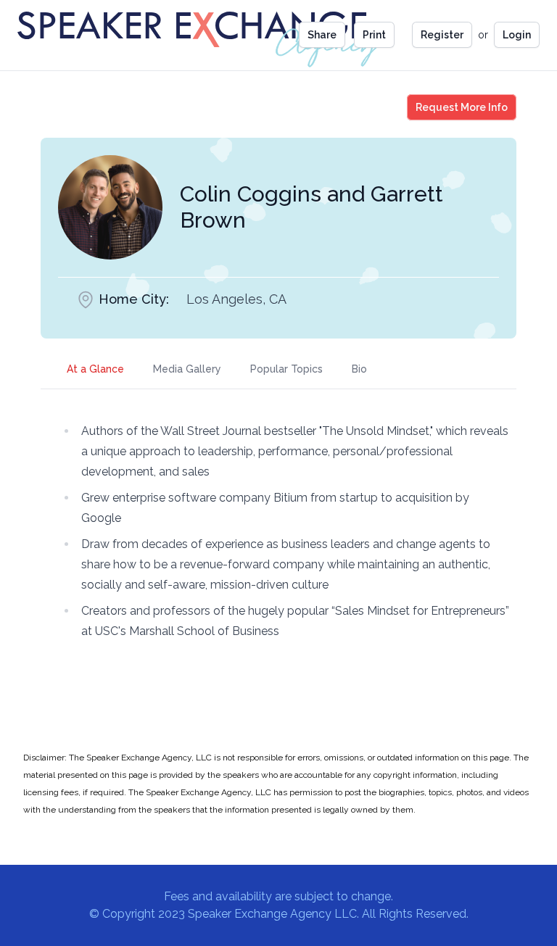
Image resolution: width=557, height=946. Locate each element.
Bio (359, 369)
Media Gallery (187, 369)
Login (517, 35)
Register (442, 35)
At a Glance (95, 369)
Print (374, 35)
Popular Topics (286, 369)
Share (322, 35)
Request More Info (465, 107)
